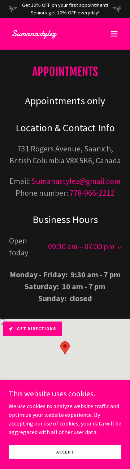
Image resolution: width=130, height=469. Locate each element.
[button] (114, 34)
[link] (48, 34)
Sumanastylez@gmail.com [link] (76, 181)
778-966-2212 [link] (92, 193)
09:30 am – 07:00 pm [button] (81, 246)
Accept (65, 452)
